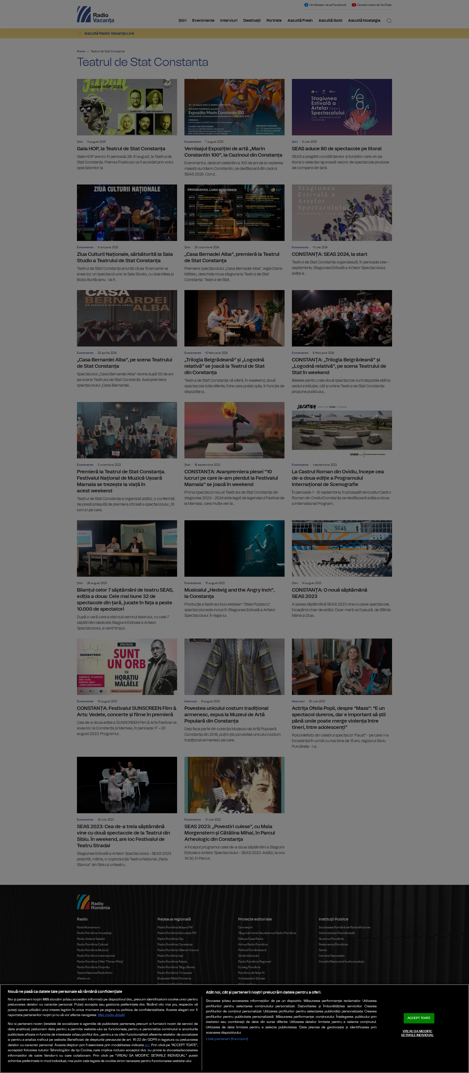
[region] (234, 1028)
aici (147, 1045)
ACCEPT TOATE (418, 1018)
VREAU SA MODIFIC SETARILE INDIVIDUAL (417, 1033)
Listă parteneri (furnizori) (227, 1039)
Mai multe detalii (111, 1015)
